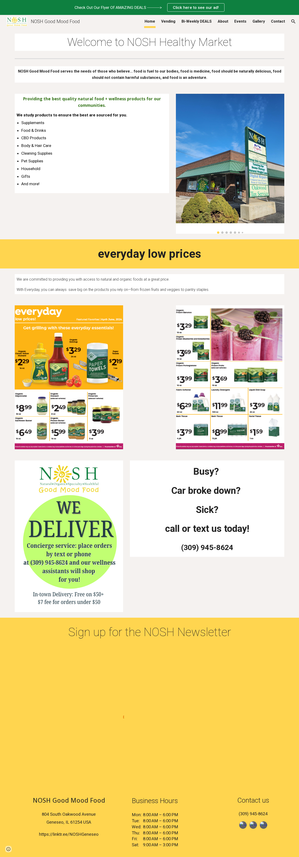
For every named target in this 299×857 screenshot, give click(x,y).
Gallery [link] (259, 21)
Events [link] (240, 21)
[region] (149, 7)
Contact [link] (278, 21)
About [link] (223, 21)
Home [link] (150, 21)
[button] (293, 21)
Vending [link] (168, 21)
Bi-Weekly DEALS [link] (197, 21)
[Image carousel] (230, 164)
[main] (149, 42)
